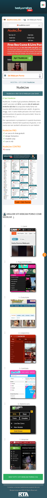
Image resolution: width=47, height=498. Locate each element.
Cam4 (24, 226)
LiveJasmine (23, 333)
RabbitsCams (24, 404)
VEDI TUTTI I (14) (23, 477)
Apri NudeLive (9, 98)
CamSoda (23, 368)
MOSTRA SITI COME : (22, 82)
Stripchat (24, 439)
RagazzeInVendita (24, 262)
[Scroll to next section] (44, 255)
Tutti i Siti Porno (22, 202)
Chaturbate (24, 297)
